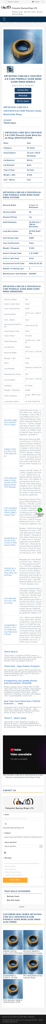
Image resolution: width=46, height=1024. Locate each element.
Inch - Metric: (9, 180)
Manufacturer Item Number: (15, 274)
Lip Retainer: (9, 165)
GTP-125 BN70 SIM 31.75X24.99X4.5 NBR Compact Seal (10, 511)
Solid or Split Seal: (11, 258)
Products (11, 23)
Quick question (11, 842)
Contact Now (23, 90)
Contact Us (15, 1017)
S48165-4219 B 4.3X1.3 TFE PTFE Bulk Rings (10, 452)
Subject (7, 833)
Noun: (5, 143)
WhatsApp (23, 96)
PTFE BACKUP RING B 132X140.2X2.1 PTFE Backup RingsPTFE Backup (10, 482)
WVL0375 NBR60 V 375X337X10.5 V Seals (10, 422)
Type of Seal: (9, 170)
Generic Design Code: (12, 253)
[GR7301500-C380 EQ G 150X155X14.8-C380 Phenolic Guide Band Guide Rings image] (23, 49)
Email (6, 815)
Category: (7, 148)
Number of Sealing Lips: (13, 269)
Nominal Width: (9, 205)
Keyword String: (10, 217)
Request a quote (13, 2)
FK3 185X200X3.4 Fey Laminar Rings (10, 601)
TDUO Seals (19, 23)
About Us (5, 1017)
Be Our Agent (23, 101)
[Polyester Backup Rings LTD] (6, 7)
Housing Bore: (9, 153)
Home (4, 23)
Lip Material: (9, 160)
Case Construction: (11, 243)
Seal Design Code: (11, 238)
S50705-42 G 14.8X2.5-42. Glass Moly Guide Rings (10, 571)
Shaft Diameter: (10, 222)
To (5, 824)
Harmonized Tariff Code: (14, 264)
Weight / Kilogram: (11, 248)
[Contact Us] (40, 512)
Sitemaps (31, 1017)
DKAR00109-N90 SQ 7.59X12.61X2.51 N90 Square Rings (10, 541)
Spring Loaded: (9, 212)
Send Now (15, 879)
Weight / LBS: (9, 175)
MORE (21, 907)
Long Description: (11, 231)
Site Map (23, 1017)
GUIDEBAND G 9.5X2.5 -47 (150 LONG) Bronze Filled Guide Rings (10, 629)
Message (7, 858)
